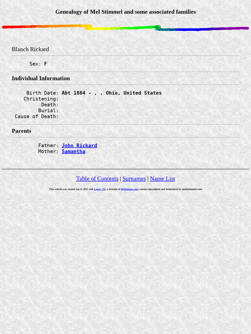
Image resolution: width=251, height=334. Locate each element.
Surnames (134, 178)
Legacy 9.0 (99, 189)
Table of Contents (97, 178)
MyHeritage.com (129, 189)
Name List (162, 178)
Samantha (73, 151)
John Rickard (79, 145)
